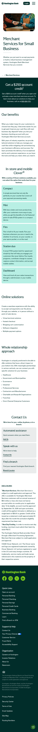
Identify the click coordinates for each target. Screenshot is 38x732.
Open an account (8, 592)
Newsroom (6, 665)
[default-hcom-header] (10, 3)
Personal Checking (9, 599)
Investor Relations (8, 658)
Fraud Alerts (6, 641)
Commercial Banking (10, 613)
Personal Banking (8, 596)
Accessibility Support (10, 644)
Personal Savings (8, 603)
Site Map (5, 716)
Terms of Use (7, 706)
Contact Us (7, 455)
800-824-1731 (26, 101)
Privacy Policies (8, 697)
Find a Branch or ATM (10, 620)
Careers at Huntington (10, 654)
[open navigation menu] (33, 3)
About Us (5, 662)
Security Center (8, 701)
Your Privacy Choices (10, 634)
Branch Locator (9, 470)
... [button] (2, 75)
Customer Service (8, 637)
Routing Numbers (8, 720)
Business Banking (8, 610)
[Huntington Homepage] (14, 572)
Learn (4, 617)
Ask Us (5, 439)
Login (27, 3)
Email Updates (7, 711)
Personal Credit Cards (10, 606)
